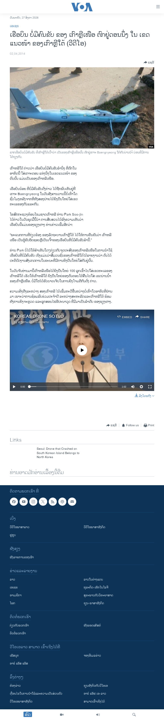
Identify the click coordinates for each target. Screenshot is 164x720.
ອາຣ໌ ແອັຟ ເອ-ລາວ (95, 694)
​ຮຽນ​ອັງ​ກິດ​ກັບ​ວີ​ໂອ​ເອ (96, 686)
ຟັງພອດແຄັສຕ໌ (92, 625)
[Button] (149, 62)
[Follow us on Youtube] (23, 502)
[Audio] (98, 714)
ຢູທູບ (13, 535)
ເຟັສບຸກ (14, 656)
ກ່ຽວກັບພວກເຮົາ (19, 625)
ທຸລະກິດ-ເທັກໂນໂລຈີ (96, 587)
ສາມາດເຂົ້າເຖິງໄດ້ (94, 701)
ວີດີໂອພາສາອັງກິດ (94, 527)
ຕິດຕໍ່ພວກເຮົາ (18, 633)
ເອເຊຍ (14, 26)
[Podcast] (62, 502)
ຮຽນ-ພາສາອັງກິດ (94, 603)
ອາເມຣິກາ (16, 595)
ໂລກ (12, 603)
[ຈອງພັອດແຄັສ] (72, 502)
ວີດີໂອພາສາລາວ (19, 527)
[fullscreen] (150, 386)
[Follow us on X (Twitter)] (43, 502)
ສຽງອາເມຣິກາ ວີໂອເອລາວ (33, 322)
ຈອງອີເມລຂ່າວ (92, 656)
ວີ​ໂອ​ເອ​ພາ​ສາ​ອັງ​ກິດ (21, 701)
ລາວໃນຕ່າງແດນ (93, 579)
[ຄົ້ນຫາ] (134, 714)
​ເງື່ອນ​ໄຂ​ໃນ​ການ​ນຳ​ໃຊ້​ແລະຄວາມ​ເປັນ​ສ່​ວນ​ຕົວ (36, 694)
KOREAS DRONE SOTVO (39, 316)
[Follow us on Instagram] (33, 502)
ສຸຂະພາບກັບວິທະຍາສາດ (98, 595)
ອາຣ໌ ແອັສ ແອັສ (19, 663)
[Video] (61, 714)
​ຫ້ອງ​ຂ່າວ (15, 686)
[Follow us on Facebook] (14, 502)
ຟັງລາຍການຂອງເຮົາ (22, 557)
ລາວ (12, 579)
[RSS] (53, 502)
